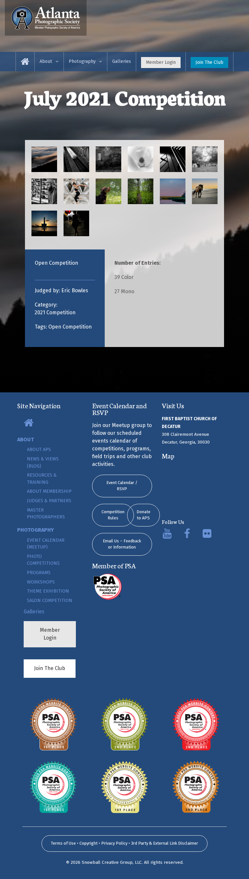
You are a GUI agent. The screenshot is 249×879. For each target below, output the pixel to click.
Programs (39, 572)
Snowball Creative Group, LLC (112, 862)
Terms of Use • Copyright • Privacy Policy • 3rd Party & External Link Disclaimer (124, 843)
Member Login (161, 62)
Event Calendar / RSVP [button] (121, 486)
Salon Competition (49, 600)
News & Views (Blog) (43, 462)
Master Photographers (46, 513)
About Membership (49, 491)
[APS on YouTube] (167, 535)
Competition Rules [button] (112, 515)
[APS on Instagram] (207, 535)
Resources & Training (42, 478)
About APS (39, 449)
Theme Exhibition (48, 591)
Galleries (121, 61)
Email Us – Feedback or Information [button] (122, 544)
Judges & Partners (49, 500)
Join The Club (209, 62)
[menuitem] (25, 61)
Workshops (41, 582)
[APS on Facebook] (187, 535)
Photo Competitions (43, 560)
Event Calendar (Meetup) (46, 544)
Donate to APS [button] (143, 515)
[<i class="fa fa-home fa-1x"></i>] (45, 17)
